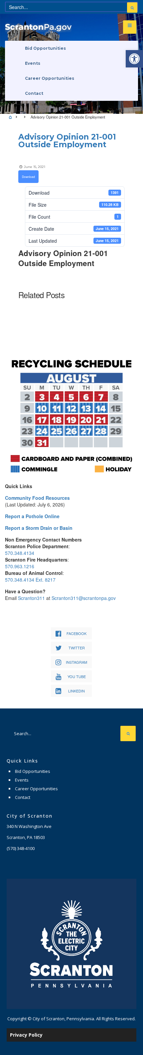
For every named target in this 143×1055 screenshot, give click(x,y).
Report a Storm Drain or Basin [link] (38, 527)
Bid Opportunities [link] (45, 48)
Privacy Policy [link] (26, 1035)
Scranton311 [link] (31, 598)
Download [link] (28, 177)
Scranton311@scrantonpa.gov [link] (84, 598)
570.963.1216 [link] (19, 566)
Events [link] (32, 63)
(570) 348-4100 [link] (21, 848)
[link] (134, 58)
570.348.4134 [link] (19, 553)
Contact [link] (34, 93)
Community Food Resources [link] (37, 497)
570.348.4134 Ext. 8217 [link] (30, 579)
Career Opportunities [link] (49, 78)
